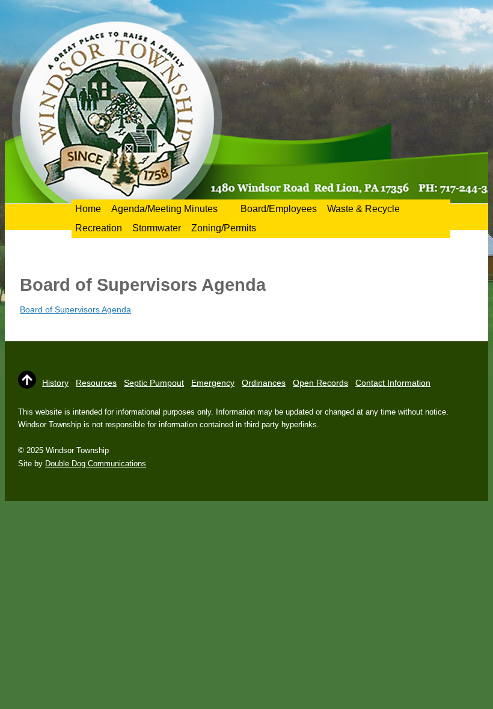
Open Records (320, 383)
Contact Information (392, 383)
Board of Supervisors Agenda (75, 309)
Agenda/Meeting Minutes (164, 209)
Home (88, 209)
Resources (96, 383)
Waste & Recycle (363, 209)
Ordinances (264, 383)
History (55, 383)
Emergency (212, 383)
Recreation (98, 228)
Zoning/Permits (223, 228)
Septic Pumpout (154, 383)
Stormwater (156, 228)
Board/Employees (278, 209)
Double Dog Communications (95, 463)
